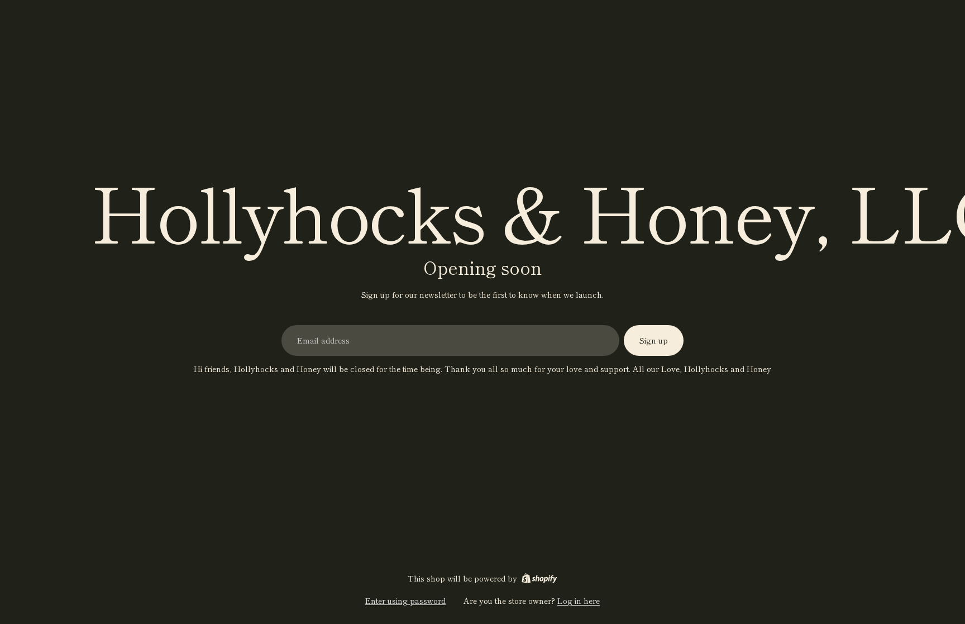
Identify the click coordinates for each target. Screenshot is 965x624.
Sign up (653, 340)
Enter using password (405, 600)
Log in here (578, 600)
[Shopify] (539, 578)
